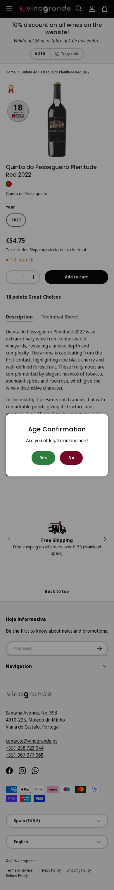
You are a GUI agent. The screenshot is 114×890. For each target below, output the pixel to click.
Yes (43, 457)
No (71, 457)
